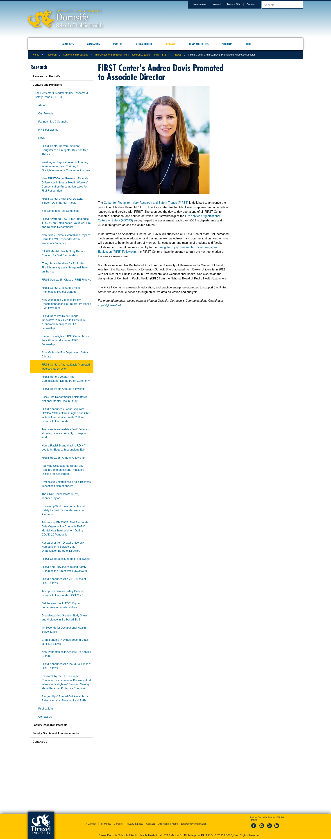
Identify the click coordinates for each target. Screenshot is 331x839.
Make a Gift (233, 4)
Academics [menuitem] (68, 44)
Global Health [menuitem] (144, 44)
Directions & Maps (168, 819)
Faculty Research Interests (50, 725)
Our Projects (45, 113)
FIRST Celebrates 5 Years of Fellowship (66, 558)
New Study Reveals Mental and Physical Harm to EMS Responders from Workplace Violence (66, 239)
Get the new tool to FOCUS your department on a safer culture (61, 605)
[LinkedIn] (276, 824)
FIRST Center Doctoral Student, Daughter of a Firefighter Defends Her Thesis (65, 150)
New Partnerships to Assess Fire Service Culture (66, 654)
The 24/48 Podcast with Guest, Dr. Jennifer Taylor (62, 496)
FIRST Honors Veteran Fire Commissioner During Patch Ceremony (66, 378)
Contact (251, 4)
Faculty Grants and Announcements (56, 733)
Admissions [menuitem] (93, 44)
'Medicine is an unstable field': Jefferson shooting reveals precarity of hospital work (66, 433)
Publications (45, 708)
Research (51, 54)
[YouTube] (269, 824)
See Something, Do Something (60, 210)
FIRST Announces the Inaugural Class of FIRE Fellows (66, 666)
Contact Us (45, 716)
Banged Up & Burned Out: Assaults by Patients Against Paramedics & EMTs (65, 698)
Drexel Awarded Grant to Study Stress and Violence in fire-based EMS (65, 617)
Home (36, 54)
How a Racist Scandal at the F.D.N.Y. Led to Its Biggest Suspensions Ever (64, 447)
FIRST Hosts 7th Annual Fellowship (63, 388)
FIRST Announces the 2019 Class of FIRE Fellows (64, 581)
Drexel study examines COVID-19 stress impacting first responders (66, 484)
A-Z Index (91, 819)
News (178, 54)
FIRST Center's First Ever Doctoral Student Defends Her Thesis (62, 200)
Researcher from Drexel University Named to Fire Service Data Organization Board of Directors (63, 546)
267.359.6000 (165, 835)
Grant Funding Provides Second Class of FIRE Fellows (65, 641)
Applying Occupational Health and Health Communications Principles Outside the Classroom (63, 469)
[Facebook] (254, 824)
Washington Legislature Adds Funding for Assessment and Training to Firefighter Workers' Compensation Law (66, 166)
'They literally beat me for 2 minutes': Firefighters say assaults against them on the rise (65, 267)
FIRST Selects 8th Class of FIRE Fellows (66, 279)
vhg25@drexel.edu (110, 305)
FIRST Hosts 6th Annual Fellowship (63, 457)
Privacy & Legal (134, 819)
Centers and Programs (75, 54)
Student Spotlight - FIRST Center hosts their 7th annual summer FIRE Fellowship (65, 340)
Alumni (216, 4)
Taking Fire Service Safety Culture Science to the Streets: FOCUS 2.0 (63, 593)
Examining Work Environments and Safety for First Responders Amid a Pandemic (63, 510)
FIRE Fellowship (48, 129)
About (41, 105)
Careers (118, 819)
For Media (105, 819)
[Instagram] (261, 824)
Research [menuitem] (171, 44)
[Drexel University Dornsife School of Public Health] (65, 26)
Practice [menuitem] (117, 44)
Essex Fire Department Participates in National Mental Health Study (65, 399)
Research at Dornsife (46, 76)
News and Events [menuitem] (199, 44)
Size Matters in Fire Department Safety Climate (65, 354)
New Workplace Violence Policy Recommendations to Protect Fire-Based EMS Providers (66, 304)
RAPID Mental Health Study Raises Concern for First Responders (63, 253)
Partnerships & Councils (53, 121)
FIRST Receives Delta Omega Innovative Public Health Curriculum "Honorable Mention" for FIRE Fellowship (64, 322)
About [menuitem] (249, 44)
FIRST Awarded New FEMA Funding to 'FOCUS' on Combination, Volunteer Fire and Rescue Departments (66, 223)
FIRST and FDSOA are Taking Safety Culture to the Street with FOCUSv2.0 (64, 569)
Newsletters (199, 4)
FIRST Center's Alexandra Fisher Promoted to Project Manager (62, 289)
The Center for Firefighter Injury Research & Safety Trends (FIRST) (132, 54)
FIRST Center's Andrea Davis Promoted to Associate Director (66, 366)
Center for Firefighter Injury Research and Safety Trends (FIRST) (146, 202)
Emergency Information (193, 819)
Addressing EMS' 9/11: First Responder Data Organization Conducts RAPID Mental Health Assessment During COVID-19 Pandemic (65, 528)
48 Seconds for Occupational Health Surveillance (64, 629)
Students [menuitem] (227, 44)
